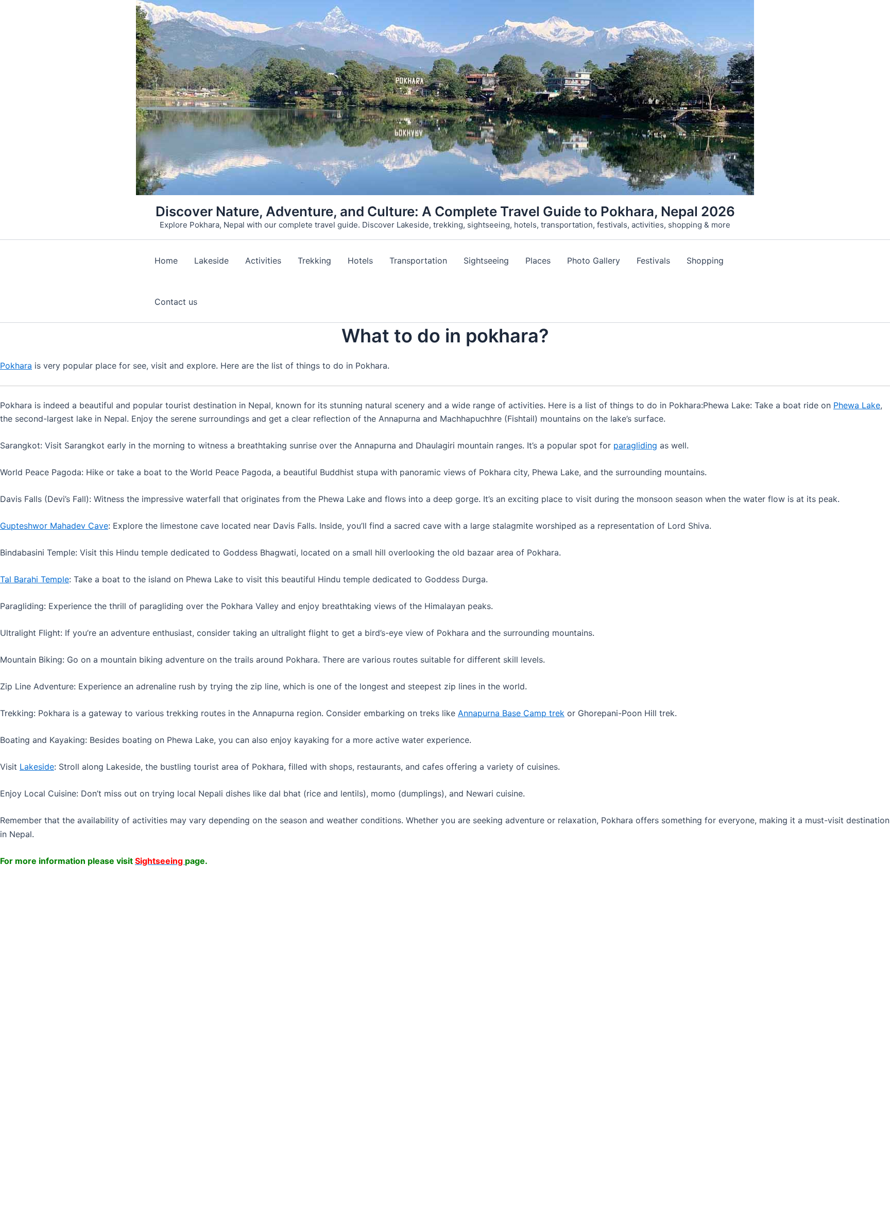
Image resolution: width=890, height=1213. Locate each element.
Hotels (360, 260)
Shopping (705, 260)
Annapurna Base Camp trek (511, 713)
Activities (263, 260)
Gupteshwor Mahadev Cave (54, 526)
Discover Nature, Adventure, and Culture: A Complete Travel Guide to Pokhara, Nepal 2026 (445, 211)
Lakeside (211, 260)
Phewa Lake (856, 405)
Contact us (176, 302)
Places (538, 260)
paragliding (635, 445)
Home (166, 260)
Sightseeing (486, 260)
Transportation (418, 260)
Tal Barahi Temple (34, 579)
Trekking (314, 260)
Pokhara (16, 365)
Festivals (653, 260)
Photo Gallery (593, 260)
